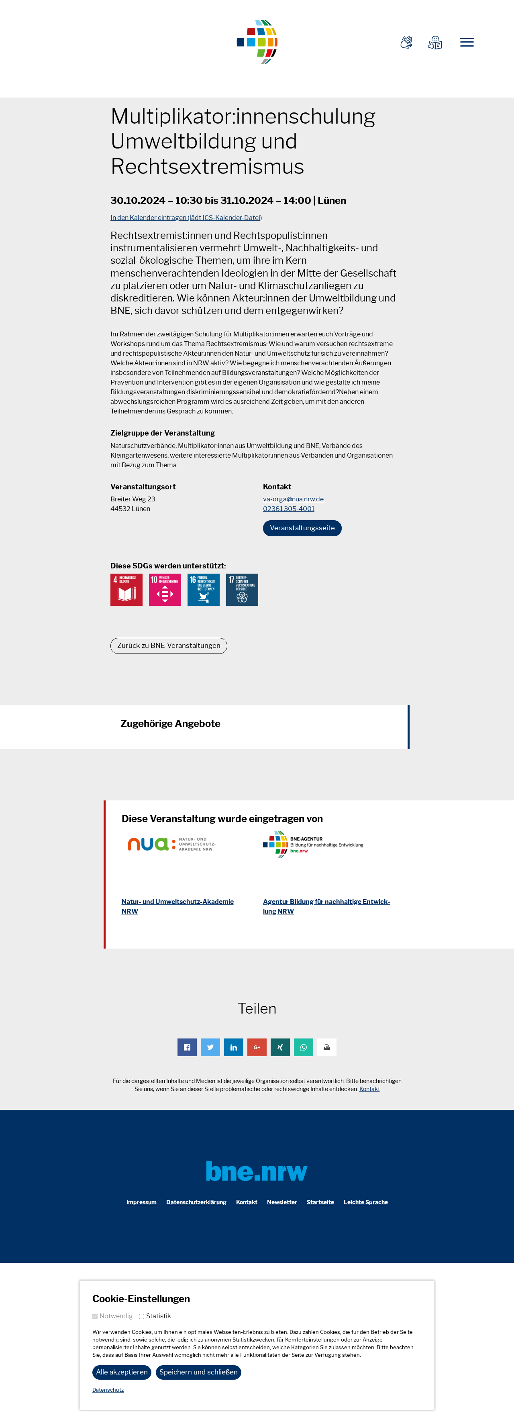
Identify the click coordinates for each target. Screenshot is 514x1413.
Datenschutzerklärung (196, 1202)
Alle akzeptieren (122, 1372)
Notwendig (116, 1316)
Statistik (158, 1316)
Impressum (141, 1202)
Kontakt (369, 1089)
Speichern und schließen (198, 1372)
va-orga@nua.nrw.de (293, 499)
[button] (187, 1047)
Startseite (320, 1202)
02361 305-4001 (288, 509)
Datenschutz (108, 1390)
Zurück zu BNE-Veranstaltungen (168, 645)
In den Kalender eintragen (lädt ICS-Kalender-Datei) (186, 218)
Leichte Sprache (366, 1202)
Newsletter (282, 1202)
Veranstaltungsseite (302, 528)
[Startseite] (257, 41)
